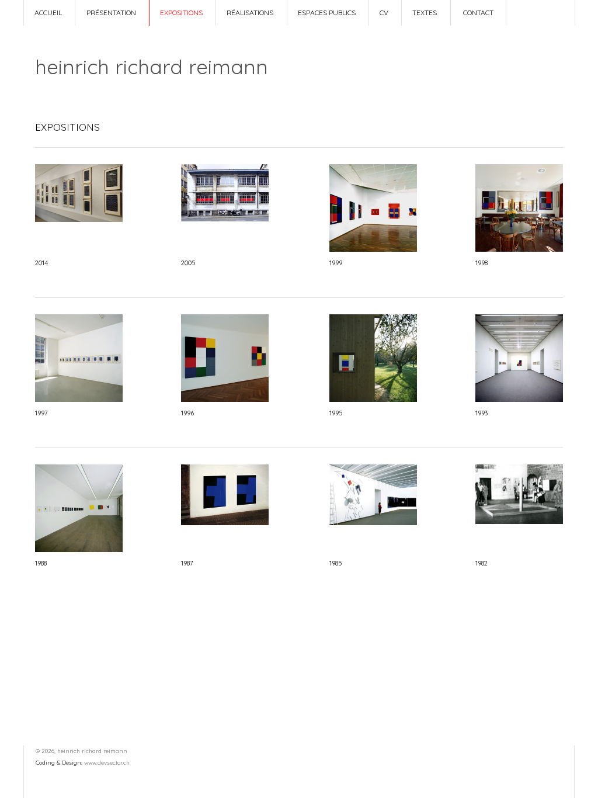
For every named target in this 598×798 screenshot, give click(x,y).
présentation (111, 12)
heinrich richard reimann (151, 66)
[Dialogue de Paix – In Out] (373, 399)
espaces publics (327, 12)
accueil (48, 12)
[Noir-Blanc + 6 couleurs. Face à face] (519, 399)
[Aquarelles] (79, 399)
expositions (181, 12)
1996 (187, 413)
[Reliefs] (373, 249)
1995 (335, 413)
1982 (481, 563)
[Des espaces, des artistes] (373, 522)
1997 (41, 413)
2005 (188, 263)
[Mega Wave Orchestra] (79, 549)
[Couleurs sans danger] (225, 218)
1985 (335, 563)
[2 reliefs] (519, 249)
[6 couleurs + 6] (225, 399)
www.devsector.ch (107, 762)
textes (424, 12)
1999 (335, 263)
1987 (187, 563)
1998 (481, 263)
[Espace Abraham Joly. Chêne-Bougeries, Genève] (79, 219)
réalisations (250, 12)
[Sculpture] (519, 521)
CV (384, 12)
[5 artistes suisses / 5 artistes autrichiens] (225, 522)
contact (478, 12)
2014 (41, 263)
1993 (481, 413)
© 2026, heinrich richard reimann (81, 750)
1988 (41, 563)
